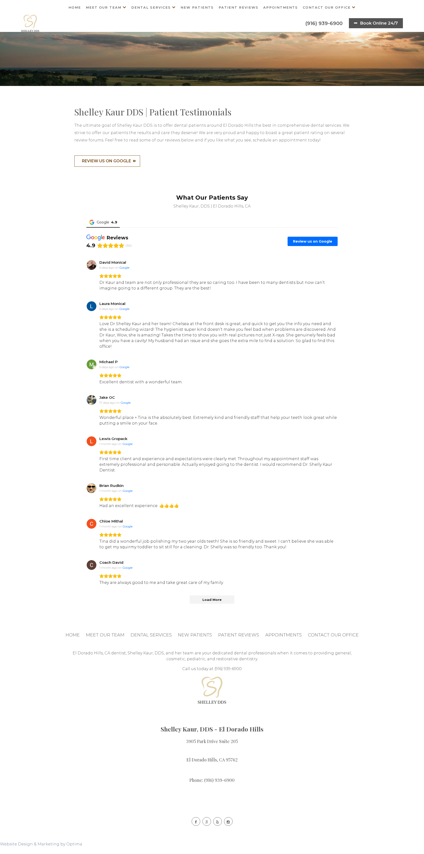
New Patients (197, 7)
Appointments (280, 7)
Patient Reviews (238, 7)
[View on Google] (91, 265)
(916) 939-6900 (323, 23)
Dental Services (151, 7)
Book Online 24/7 (378, 23)
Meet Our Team (103, 7)
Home (74, 7)
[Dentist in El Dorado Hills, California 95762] (30, 23)
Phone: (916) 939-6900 (212, 780)
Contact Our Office (327, 7)
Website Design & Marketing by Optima (41, 844)
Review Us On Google (106, 161)
